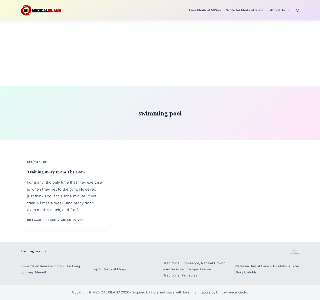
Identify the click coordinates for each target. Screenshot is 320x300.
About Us (277, 10)
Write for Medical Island (245, 10)
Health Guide (37, 162)
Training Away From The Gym (56, 171)
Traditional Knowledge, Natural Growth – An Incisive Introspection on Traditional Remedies (194, 269)
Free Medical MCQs (205, 10)
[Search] (297, 10)
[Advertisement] (160, 53)
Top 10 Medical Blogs (109, 269)
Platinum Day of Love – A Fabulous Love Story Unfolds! (267, 269)
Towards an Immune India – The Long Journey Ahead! (50, 269)
